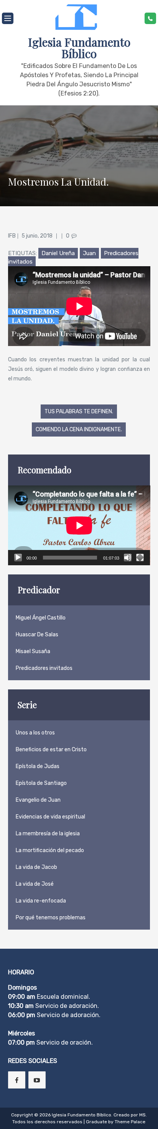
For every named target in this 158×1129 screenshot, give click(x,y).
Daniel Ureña (58, 253)
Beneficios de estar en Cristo (51, 749)
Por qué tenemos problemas (51, 917)
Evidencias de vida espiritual (50, 817)
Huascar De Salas (37, 634)
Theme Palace (130, 1121)
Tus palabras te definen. (78, 411)
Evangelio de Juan (38, 800)
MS (142, 1115)
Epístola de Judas (37, 766)
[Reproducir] (18, 557)
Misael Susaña (33, 651)
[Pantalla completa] (140, 557)
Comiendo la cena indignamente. (79, 429)
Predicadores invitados (44, 668)
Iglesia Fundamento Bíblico (79, 47)
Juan (89, 253)
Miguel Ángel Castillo (41, 618)
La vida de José (35, 884)
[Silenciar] (128, 557)
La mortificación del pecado (50, 850)
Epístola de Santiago (41, 783)
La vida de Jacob (36, 867)
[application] (79, 525)
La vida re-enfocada (41, 901)
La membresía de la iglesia (48, 833)
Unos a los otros (35, 732)
